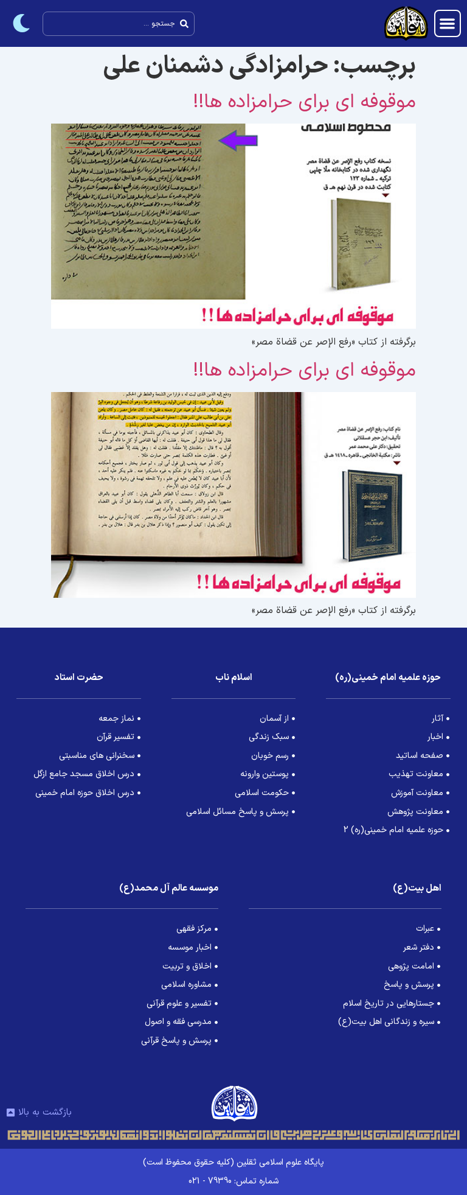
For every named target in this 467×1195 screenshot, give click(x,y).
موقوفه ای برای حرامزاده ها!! (304, 102)
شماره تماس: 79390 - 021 (233, 1181)
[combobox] (119, 24)
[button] (448, 23)
